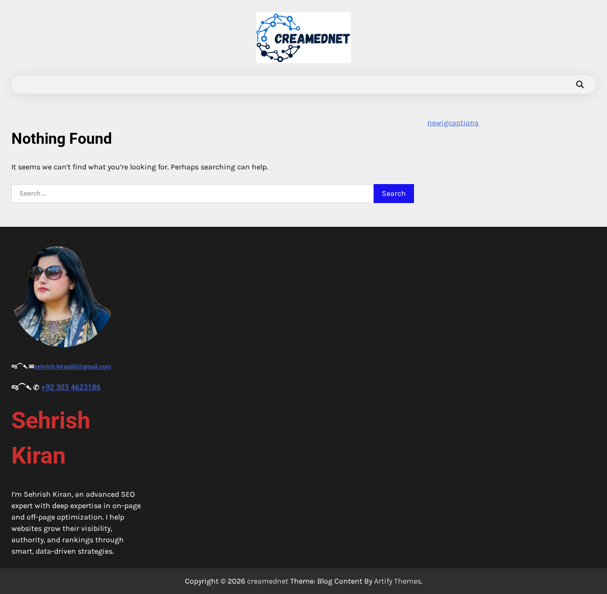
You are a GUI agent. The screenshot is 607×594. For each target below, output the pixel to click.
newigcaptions (452, 122)
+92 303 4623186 (71, 387)
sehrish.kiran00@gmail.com (72, 366)
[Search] (580, 84)
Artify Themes (397, 580)
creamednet (267, 580)
